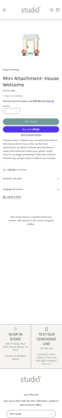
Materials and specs (12, 178)
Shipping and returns (13, 189)
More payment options (31, 135)
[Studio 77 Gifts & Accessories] (31, 10)
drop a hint (14, 196)
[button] (51, 10)
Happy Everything (11, 69)
